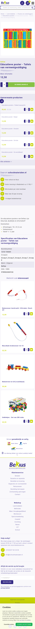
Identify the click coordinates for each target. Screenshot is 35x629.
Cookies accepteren (24, 624)
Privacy (17, 602)
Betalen (17, 476)
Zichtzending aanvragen (18, 492)
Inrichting (17, 522)
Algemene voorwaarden (17, 599)
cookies (28, 620)
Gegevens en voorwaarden (17, 484)
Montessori (17, 514)
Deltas (2, 62)
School (17, 530)
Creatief (17, 519)
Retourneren (17, 486)
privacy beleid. (5, 588)
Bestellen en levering (17, 481)
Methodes (17, 508)
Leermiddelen (11, 14)
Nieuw (17, 524)
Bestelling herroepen (17, 489)
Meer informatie (6, 74)
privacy (22, 620)
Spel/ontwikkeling (17, 516)
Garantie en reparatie (17, 478)
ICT (17, 527)
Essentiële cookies (9, 624)
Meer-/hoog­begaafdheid (17, 511)
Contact (17, 494)
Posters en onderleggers (25, 14)
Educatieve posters (9, 15)
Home (2, 14)
